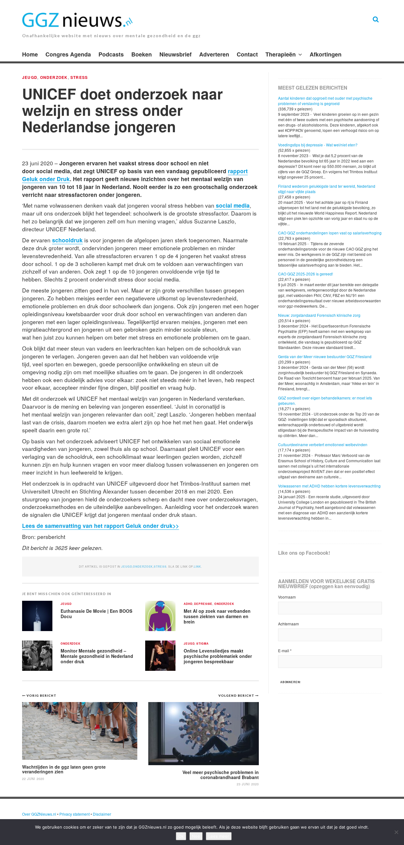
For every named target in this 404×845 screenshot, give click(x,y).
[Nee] (396, 832)
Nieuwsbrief (175, 54)
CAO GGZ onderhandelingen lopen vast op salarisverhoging (330, 232)
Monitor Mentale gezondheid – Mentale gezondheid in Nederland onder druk (97, 655)
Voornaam (287, 597)
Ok (181, 836)
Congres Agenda (68, 54)
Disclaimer (102, 814)
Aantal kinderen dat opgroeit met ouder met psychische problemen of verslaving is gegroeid (325, 100)
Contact (247, 54)
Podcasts (111, 54)
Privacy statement (74, 814)
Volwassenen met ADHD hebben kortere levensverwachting (329, 485)
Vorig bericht (41, 695)
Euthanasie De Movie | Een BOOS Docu (96, 613)
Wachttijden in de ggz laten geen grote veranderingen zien (64, 769)
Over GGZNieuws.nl (39, 814)
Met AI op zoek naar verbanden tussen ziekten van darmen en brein (217, 616)
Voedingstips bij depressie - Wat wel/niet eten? (318, 144)
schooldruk (67, 240)
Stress (79, 77)
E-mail (285, 650)
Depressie (203, 604)
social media (232, 205)
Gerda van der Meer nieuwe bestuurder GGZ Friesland (324, 356)
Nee (196, 836)
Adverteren (214, 54)
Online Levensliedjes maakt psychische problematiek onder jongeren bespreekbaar (218, 655)
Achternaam (288, 623)
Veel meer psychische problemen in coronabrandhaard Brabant (220, 774)
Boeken (141, 54)
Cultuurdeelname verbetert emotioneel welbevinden (322, 444)
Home (30, 54)
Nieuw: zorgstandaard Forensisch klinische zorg (319, 315)
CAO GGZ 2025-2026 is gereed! (305, 273)
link (197, 566)
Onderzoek (54, 77)
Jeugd (29, 77)
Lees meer (218, 836)
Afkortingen (326, 54)
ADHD (188, 604)
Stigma (202, 643)
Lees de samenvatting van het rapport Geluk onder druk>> (100, 525)
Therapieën (280, 54)
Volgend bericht (236, 695)
